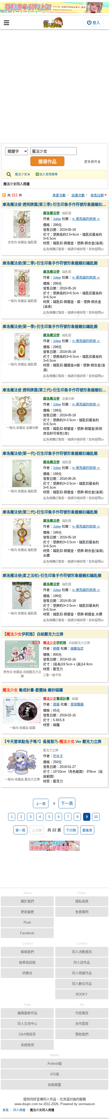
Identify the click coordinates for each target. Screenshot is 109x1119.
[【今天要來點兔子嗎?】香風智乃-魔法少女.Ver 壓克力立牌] (22, 761)
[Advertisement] (54, 86)
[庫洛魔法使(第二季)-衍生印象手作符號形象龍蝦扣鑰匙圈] (22, 283)
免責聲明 (81, 912)
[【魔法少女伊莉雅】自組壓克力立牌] (22, 654)
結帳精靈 (54, 1085)
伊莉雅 (54, 643)
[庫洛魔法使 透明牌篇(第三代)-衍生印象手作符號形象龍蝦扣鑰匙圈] (22, 410)
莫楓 (56, 704)
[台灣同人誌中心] (53, 22)
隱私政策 (81, 901)
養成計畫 (56, 698)
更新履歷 (27, 912)
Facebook (27, 933)
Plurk (27, 922)
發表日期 (97, 195)
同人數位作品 (82, 984)
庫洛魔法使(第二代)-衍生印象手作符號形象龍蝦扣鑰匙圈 (50, 512)
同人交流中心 (27, 1023)
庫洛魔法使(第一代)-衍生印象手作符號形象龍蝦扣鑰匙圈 (50, 453)
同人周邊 (19, 1110)
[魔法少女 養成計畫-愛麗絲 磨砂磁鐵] (22, 710)
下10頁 (71, 830)
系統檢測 (27, 1045)
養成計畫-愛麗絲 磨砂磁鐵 (33, 690)
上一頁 (41, 804)
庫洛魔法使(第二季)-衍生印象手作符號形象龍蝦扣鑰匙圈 (50, 263)
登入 (96, 22)
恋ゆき (58, 756)
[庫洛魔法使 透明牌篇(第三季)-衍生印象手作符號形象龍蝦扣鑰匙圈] (22, 224)
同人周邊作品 (82, 973)
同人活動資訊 (82, 952)
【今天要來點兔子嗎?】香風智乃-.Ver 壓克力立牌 (52, 741)
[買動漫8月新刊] (54, 7)
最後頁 (87, 830)
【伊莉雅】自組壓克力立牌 (33, 634)
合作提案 (81, 1023)
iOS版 (54, 1074)
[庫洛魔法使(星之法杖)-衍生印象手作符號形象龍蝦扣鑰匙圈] (22, 595)
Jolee (57, 219)
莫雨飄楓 (77, 704)
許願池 (27, 973)
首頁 (6, 1110)
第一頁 (20, 830)
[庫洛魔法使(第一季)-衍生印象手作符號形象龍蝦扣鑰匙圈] (22, 346)
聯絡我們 (27, 952)
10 (96, 817)
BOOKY (82, 994)
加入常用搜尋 (48, 174)
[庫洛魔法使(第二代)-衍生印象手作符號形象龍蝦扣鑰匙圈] (22, 532)
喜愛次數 (59, 195)
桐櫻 (56, 648)
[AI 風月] (54, 848)
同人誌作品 (82, 962)
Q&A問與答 (27, 1034)
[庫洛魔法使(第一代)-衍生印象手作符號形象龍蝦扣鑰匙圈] (22, 473)
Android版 (54, 1063)
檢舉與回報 (27, 962)
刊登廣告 (81, 1013)
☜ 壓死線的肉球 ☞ (86, 219)
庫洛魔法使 (51, 213)
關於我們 (27, 901)
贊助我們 (81, 1034)
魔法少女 (21, 174)
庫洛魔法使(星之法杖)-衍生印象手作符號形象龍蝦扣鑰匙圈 (52, 575)
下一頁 (67, 803)
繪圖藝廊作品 (27, 1013)
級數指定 (77, 648)
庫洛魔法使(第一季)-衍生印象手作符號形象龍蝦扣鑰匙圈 (50, 326)
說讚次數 (78, 195)
